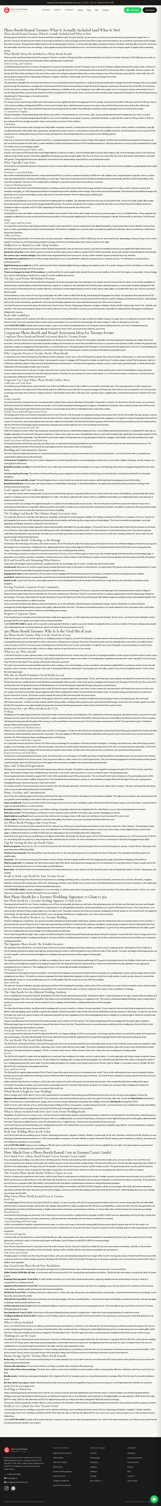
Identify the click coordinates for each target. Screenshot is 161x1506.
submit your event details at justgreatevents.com (93, 624)
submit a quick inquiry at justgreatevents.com (81, 889)
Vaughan (93, 1467)
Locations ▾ (69, 10)
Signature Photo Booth (62, 1453)
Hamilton (93, 1471)
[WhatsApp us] (154, 1499)
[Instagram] (6, 1488)
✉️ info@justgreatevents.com (16, 1482)
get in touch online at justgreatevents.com (71, 325)
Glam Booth (58, 1467)
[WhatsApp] (13, 1488)
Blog (89, 10)
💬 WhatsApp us (10, 1478)
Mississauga (95, 1458)
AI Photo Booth (59, 1476)
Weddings (131, 1453)
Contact (105, 10)
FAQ (96, 10)
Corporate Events (134, 1458)
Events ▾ (57, 10)
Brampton (94, 1462)
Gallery (80, 10)
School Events (133, 1462)
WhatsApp (134, 10)
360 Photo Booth (60, 1462)
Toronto (93, 1453)
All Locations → (96, 1481)
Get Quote (149, 10)
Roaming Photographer (62, 1471)
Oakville (93, 1476)
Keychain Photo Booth (62, 1485)
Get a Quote (132, 1481)
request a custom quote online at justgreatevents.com (78, 1419)
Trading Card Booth (61, 1481)
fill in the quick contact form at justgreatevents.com (71, 1145)
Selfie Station (58, 1458)
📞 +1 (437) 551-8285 (12, 1474)
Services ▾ (46, 10)
